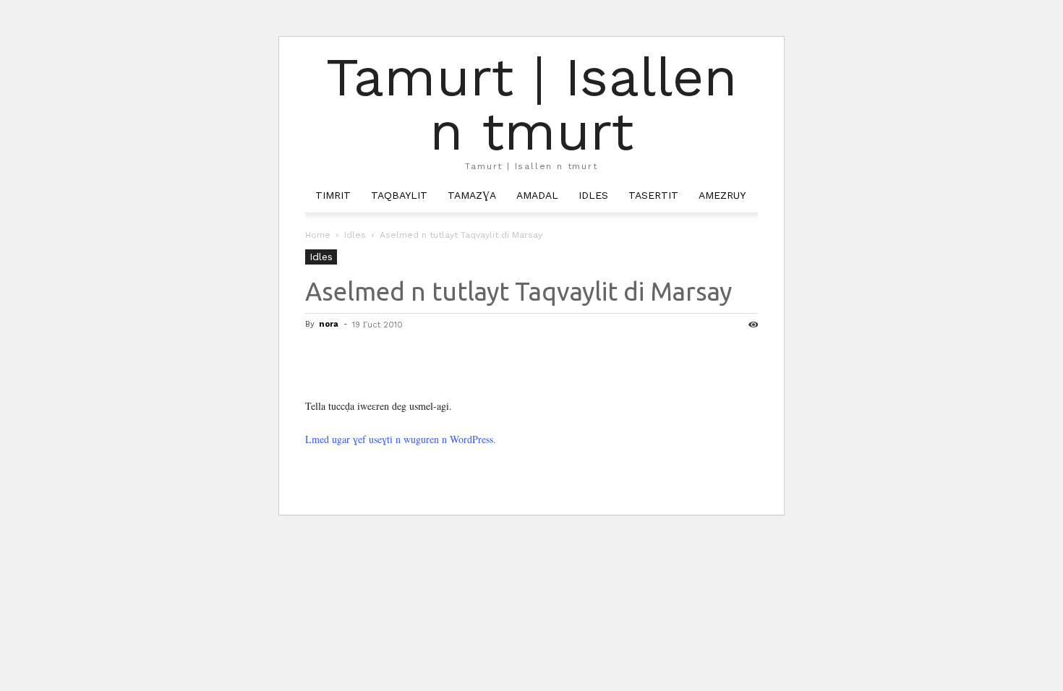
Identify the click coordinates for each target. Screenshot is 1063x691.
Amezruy (722, 195)
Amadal (537, 195)
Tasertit (653, 195)
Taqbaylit (399, 195)
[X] (352, 357)
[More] (453, 357)
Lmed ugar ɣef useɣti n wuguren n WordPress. (400, 439)
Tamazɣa (472, 195)
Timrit (333, 195)
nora (328, 324)
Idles (593, 195)
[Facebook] (319, 357)
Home (317, 235)
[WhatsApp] (419, 357)
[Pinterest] (386, 357)
